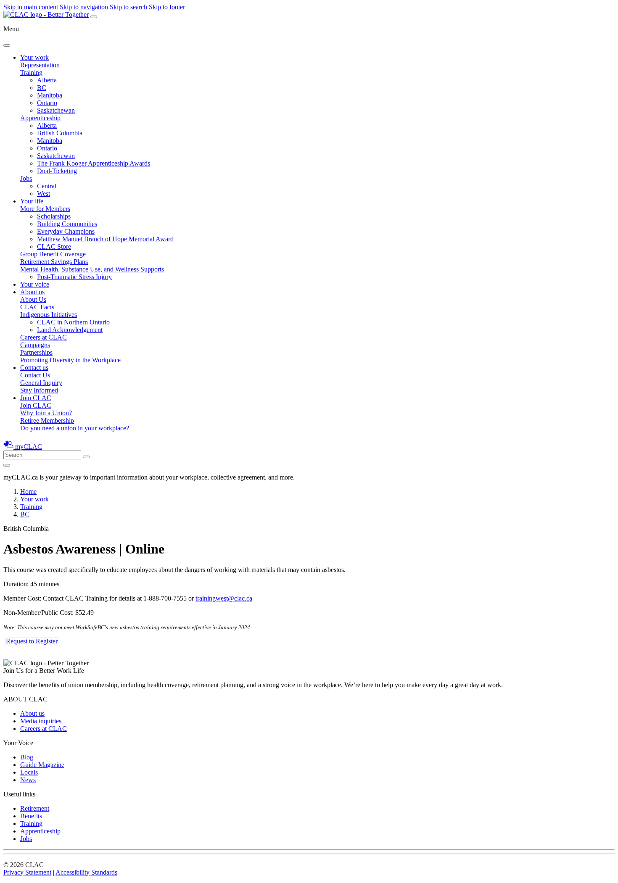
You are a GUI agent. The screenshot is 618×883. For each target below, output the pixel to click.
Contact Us (35, 375)
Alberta (47, 80)
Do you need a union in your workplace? (74, 428)
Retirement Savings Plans (54, 261)
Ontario (47, 102)
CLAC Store (54, 246)
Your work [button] (34, 57)
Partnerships (36, 352)
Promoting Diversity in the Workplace (70, 360)
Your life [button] (31, 201)
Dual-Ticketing (57, 170)
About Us (33, 299)
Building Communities (67, 223)
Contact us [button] (34, 367)
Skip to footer (167, 7)
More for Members (45, 208)
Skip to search (128, 7)
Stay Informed (39, 390)
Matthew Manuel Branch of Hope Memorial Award (105, 238)
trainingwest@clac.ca (223, 598)
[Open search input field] (6, 465)
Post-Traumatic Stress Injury (74, 276)
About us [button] (32, 291)
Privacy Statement (27, 872)
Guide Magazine (42, 764)
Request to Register (32, 641)
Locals (29, 772)
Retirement (34, 808)
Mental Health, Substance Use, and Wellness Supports (92, 269)
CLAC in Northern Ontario (73, 322)
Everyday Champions (66, 231)
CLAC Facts (37, 307)
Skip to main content (30, 7)
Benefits (31, 816)
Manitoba (49, 95)
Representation (40, 65)
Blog (26, 757)
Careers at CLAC (43, 337)
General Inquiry (41, 382)
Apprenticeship (40, 117)
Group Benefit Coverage (53, 254)
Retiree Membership (47, 420)
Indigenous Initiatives (48, 314)
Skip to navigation (84, 7)
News (28, 779)
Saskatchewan (56, 110)
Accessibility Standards (86, 872)
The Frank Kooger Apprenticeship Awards (93, 163)
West (43, 193)
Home (28, 491)
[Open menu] (93, 17)
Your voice (34, 284)
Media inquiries (40, 721)
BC (41, 87)
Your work (34, 499)
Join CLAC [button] (35, 397)
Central (46, 186)
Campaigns (35, 344)
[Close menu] (6, 45)
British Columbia (59, 133)
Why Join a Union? (46, 412)
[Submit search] (86, 457)
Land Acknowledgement (70, 329)
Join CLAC (35, 405)
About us (32, 713)
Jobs (26, 178)
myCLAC (28, 446)
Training (31, 72)
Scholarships (54, 216)
